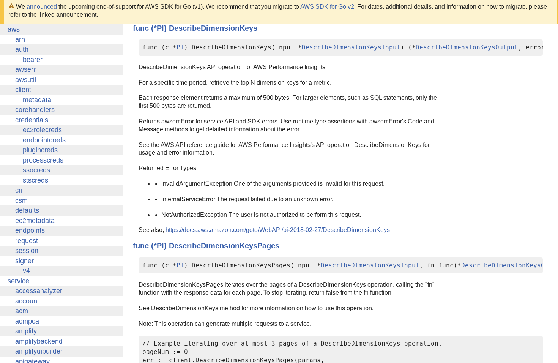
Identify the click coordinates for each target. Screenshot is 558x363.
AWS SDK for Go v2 (327, 6)
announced (42, 6)
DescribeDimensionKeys (213, 28)
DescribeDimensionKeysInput (351, 47)
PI (180, 47)
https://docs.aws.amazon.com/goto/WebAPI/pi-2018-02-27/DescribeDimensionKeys (278, 230)
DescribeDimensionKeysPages (224, 245)
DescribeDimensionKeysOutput (467, 47)
